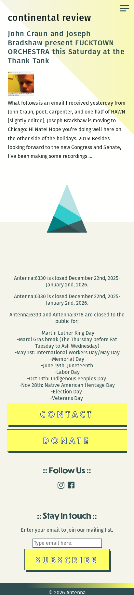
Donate (67, 440)
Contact (67, 414)
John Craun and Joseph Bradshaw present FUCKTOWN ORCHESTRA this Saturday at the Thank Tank (66, 47)
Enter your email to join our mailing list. (67, 530)
